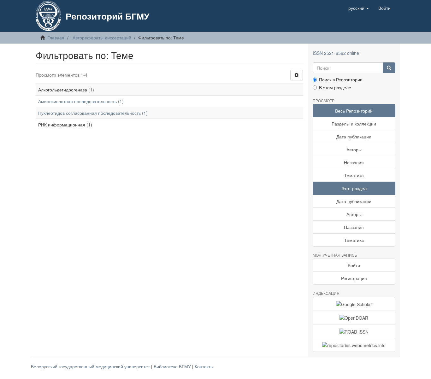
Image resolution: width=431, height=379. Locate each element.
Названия (354, 162)
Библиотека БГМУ (173, 366)
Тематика (354, 175)
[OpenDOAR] (354, 317)
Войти (354, 265)
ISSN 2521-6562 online (336, 53)
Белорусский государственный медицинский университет (91, 366)
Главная (55, 37)
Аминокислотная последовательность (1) (81, 101)
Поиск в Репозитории (341, 79)
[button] (359, 8)
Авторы (354, 149)
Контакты (204, 366)
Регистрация (354, 278)
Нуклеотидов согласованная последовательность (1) (93, 113)
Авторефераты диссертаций (102, 37)
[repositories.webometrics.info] (354, 345)
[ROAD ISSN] (354, 331)
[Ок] (389, 67)
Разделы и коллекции (354, 123)
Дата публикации (353, 136)
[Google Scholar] (354, 304)
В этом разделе (335, 87)
